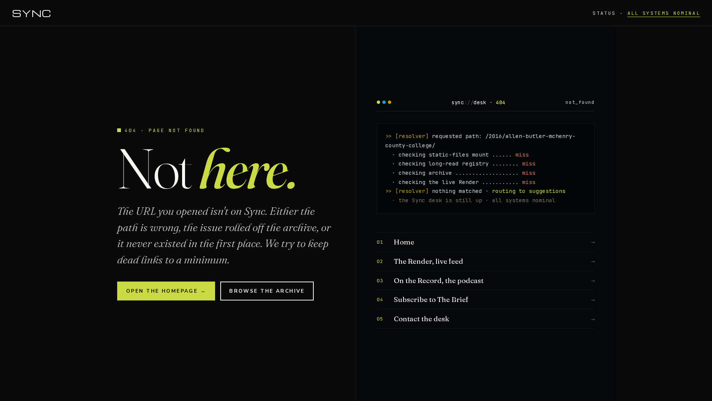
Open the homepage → (166, 291)
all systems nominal (663, 13)
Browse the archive (267, 291)
